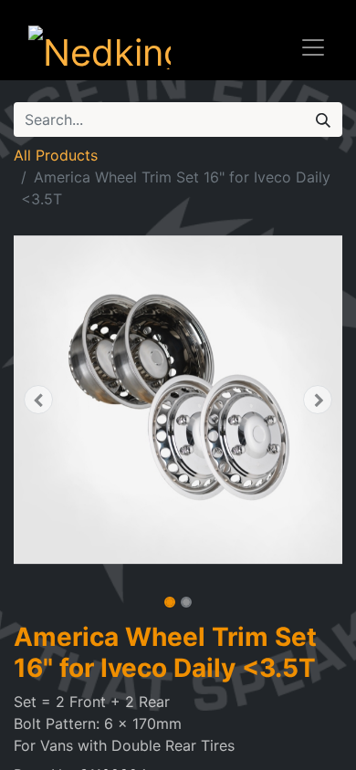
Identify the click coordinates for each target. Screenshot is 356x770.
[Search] (323, 119)
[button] (38, 399)
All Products (56, 155)
